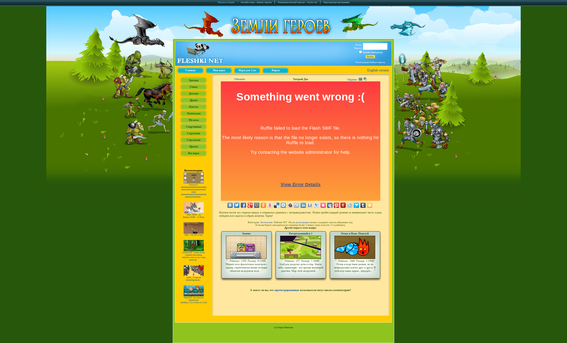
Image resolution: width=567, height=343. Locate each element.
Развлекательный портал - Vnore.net (297, 2)
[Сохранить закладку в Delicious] (276, 205)
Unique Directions (285, 327)
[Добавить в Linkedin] (303, 205)
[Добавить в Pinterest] (336, 205)
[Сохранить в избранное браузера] (369, 205)
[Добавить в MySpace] (329, 205)
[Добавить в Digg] (296, 205)
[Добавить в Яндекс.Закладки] (270, 205)
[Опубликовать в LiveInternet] (310, 205)
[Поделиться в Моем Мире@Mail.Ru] (256, 205)
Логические (266, 222)
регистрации (302, 222)
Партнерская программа (336, 2)
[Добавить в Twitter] (236, 205)
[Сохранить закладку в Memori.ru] (323, 205)
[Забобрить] (290, 205)
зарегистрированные (286, 290)
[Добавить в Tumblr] (363, 205)
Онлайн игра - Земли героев (256, 2)
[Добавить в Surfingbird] (356, 205)
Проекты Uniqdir (226, 2)
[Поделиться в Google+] (250, 205)
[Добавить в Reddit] (349, 205)
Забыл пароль (377, 62)
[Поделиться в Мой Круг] (283, 205)
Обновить (239, 79)
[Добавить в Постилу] (343, 205)
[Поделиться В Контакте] (230, 205)
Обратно (352, 79)
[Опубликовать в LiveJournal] (316, 205)
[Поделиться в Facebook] (243, 205)
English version (378, 70)
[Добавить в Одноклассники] (263, 205)
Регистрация (362, 62)
